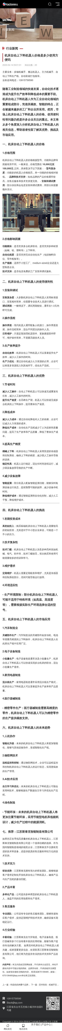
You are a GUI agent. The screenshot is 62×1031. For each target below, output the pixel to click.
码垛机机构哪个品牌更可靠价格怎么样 (27, 984)
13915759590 (26, 80)
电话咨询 (23, 1028)
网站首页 (8, 1028)
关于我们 (35, 1024)
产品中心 (46, 1024)
